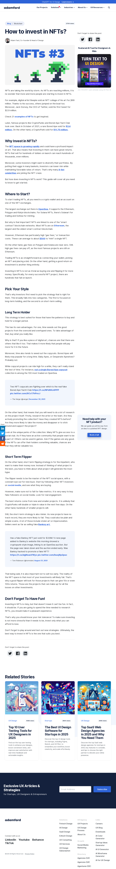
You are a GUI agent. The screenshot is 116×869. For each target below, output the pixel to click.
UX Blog (99, 828)
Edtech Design (65, 836)
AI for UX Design (103, 860)
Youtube (24, 839)
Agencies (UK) (83, 862)
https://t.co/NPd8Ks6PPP (45, 390)
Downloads (100, 832)
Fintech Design (65, 824)
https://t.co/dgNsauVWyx (23, 555)
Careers (99, 824)
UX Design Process (81, 829)
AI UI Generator (102, 849)
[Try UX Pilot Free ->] (94, 71)
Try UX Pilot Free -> (94, 84)
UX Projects (82, 824)
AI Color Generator (100, 837)
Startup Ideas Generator (101, 844)
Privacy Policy (29, 854)
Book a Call (94, 435)
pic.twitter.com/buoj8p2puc (52, 555)
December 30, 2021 (37, 399)
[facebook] (90, 39)
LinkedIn (10, 839)
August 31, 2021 (41, 561)
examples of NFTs (24, 116)
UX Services (64, 844)
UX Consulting (65, 840)
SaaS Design (64, 832)
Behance (38, 839)
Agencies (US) (83, 858)
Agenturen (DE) (84, 866)
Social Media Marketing (82, 846)
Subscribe (102, 789)
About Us (81, 834)
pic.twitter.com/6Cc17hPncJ (25, 393)
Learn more (67, 2)
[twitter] (82, 39)
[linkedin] (98, 39)
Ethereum (59, 225)
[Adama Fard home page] (13, 820)
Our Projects (42, 7)
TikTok (9, 843)
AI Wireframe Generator (101, 854)
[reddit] (2, 443)
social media (14, 485)
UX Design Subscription (64, 849)
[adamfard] (12, 7)
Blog (9, 24)
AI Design (63, 828)
